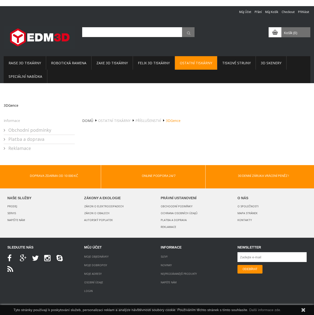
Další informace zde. (265, 310)
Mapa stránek (247, 213)
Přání (258, 12)
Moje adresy (93, 274)
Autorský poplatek (98, 220)
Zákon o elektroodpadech (104, 206)
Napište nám (16, 220)
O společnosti (248, 206)
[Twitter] (37, 258)
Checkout (288, 12)
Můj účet (245, 12)
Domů (87, 120)
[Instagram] (49, 258)
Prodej (12, 206)
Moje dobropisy (95, 265)
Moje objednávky (96, 256)
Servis (11, 213)
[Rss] (12, 269)
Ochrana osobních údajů (179, 213)
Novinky (166, 265)
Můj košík (271, 12)
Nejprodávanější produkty (179, 274)
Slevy (164, 256)
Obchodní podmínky (29, 130)
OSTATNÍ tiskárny (114, 120)
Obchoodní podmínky (177, 206)
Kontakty (244, 220)
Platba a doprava (25, 139)
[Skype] (61, 258)
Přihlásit (303, 12)
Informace (12, 120)
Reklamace (19, 148)
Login (88, 291)
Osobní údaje (93, 282)
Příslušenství (148, 120)
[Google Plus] (24, 258)
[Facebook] (12, 258)
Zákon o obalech (96, 213)
